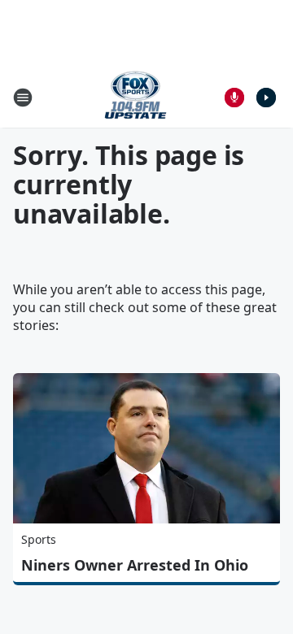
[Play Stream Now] (266, 97)
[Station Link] (135, 97)
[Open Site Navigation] (23, 97)
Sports (38, 539)
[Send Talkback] (234, 97)
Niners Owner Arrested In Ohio (134, 565)
